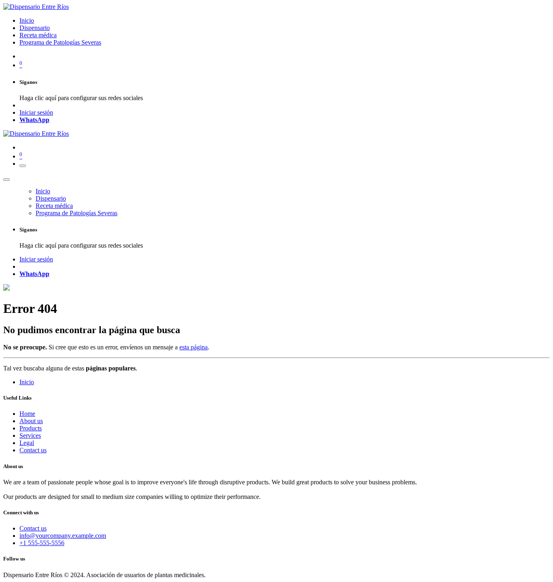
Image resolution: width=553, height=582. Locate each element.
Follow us (14, 559)
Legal (26, 442)
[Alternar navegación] (22, 166)
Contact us (33, 450)
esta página (193, 347)
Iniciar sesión (36, 112)
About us (31, 420)
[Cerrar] (6, 179)
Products (30, 428)
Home (27, 413)
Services (30, 435)
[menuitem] (26, 20)
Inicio (26, 382)
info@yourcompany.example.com (62, 535)
